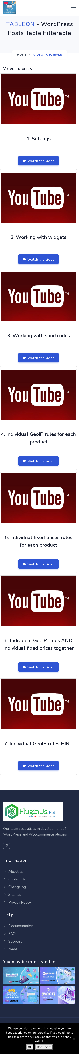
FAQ (12, 933)
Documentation (20, 926)
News (13, 949)
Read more (44, 1047)
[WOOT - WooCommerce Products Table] (57, 994)
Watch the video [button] (40, 161)
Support (15, 941)
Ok (30, 1047)
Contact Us (17, 879)
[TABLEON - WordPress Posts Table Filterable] (9, 8)
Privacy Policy (19, 902)
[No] (74, 1039)
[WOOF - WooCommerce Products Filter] (21, 976)
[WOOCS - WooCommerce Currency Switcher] (21, 994)
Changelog (17, 887)
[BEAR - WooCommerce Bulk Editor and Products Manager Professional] (57, 976)
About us (15, 871)
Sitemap (14, 894)
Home (22, 55)
